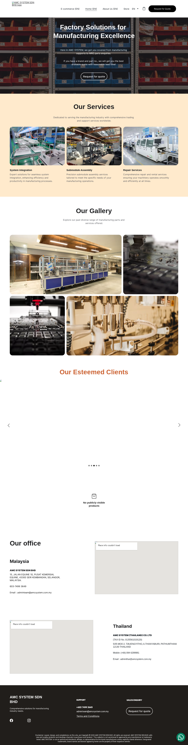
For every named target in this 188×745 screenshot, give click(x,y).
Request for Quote (162, 9)
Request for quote (94, 76)
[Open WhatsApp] (180, 737)
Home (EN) (91, 8)
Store (126, 8)
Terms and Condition (87, 716)
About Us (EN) (110, 8)
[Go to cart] (144, 9)
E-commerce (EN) (70, 8)
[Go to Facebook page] (11, 720)
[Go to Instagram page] (29, 720)
